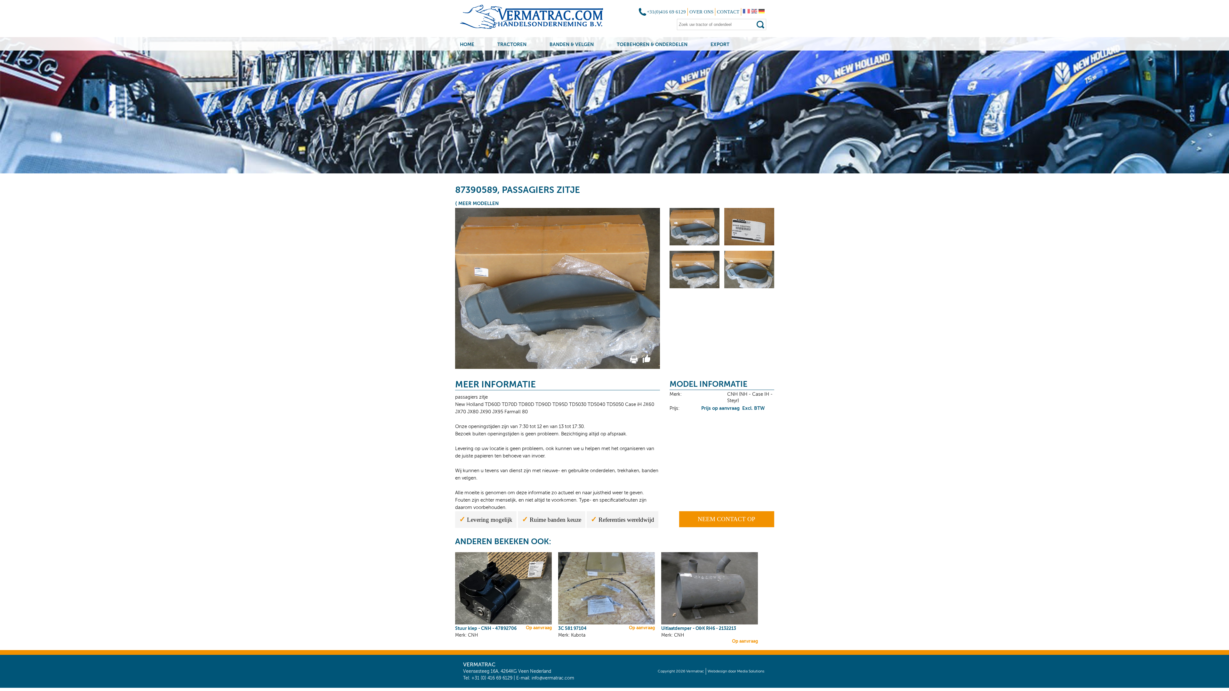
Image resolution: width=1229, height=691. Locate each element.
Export (720, 44)
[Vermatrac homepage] (540, 19)
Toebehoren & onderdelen (652, 44)
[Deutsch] (762, 11)
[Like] (646, 361)
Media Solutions (750, 671)
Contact (728, 11)
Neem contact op (726, 519)
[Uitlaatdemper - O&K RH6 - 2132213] (709, 623)
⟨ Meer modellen (477, 203)
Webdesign (717, 671)
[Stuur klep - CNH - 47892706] (503, 623)
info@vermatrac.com (553, 678)
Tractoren (511, 44)
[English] (754, 11)
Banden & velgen (572, 44)
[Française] (746, 11)
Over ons (701, 11)
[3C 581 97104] (606, 623)
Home (467, 44)
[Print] (634, 361)
